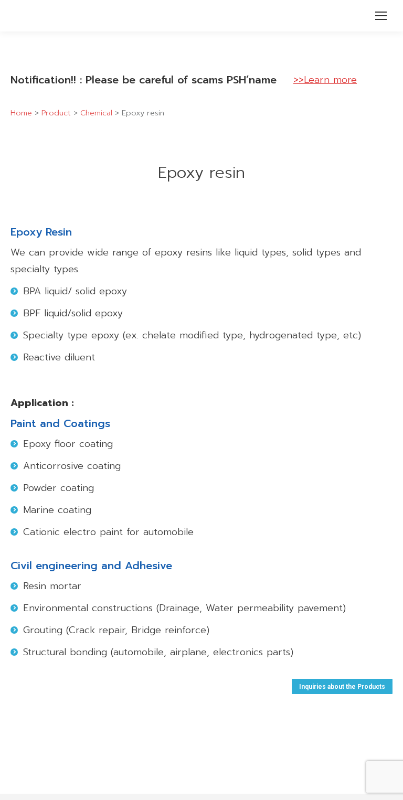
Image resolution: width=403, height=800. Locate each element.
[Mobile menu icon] (381, 16)
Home (21, 113)
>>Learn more (325, 79)
